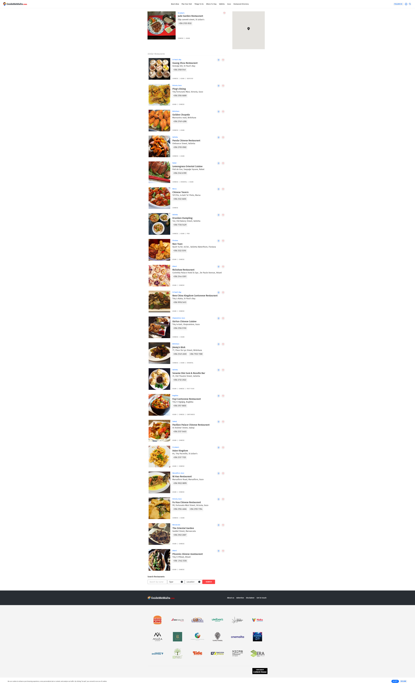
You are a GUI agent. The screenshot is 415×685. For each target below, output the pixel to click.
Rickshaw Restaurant (183, 269)
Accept (395, 681)
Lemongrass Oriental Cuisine (187, 166)
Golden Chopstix (181, 114)
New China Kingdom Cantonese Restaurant (195, 295)
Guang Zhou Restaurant (185, 63)
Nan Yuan (177, 244)
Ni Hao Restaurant (182, 476)
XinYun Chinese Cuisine (184, 321)
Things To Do (199, 4)
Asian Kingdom (180, 450)
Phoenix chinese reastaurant (187, 554)
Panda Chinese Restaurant (186, 140)
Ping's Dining (179, 88)
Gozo (229, 4)
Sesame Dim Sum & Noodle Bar (188, 373)
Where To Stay (211, 4)
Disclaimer (250, 598)
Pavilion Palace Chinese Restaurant (191, 424)
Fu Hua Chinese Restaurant (186, 502)
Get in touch (261, 598)
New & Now (175, 4)
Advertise (240, 598)
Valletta (222, 4)
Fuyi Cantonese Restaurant (186, 399)
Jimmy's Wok (178, 347)
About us (230, 598)
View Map (250, 42)
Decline (403, 681)
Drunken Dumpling (182, 218)
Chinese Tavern (180, 192)
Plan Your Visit (187, 4)
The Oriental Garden (183, 528)
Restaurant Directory (241, 4)
